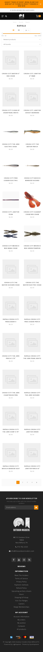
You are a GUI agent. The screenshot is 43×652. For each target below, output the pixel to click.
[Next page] (36, 482)
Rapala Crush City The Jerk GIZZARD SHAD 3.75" (32, 395)
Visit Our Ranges (21, 601)
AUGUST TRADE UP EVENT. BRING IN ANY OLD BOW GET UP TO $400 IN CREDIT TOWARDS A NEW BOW (21, 4)
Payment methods (21, 585)
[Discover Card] (18, 637)
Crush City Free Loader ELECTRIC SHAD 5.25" (11, 180)
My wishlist (21, 623)
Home (14, 22)
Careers (22, 604)
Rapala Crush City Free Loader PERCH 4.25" (32, 321)
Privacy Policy (21, 582)
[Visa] (31, 637)
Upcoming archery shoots (21, 591)
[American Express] (11, 637)
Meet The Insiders (21, 575)
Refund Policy (21, 588)
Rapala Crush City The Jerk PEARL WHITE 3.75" (32, 358)
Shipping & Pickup (21, 597)
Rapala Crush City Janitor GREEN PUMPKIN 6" (32, 431)
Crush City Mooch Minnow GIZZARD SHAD (32, 180)
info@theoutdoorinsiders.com (22, 551)
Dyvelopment (34, 644)
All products (21, 629)
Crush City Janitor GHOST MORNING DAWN (32, 112)
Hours (21, 594)
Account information (21, 617)
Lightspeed (17, 644)
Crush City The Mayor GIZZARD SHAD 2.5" (11, 285)
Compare (21, 626)
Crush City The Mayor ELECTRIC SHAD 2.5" (32, 285)
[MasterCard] (25, 637)
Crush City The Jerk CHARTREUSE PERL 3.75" (11, 395)
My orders (21, 620)
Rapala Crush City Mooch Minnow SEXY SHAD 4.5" (11, 468)
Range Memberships (21, 607)
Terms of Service (21, 579)
